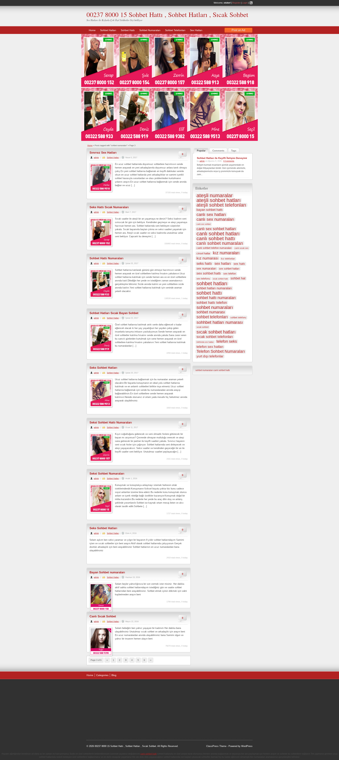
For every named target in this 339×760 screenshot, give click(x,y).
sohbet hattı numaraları (216, 298)
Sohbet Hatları (108, 30)
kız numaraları (226, 253)
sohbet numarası (211, 312)
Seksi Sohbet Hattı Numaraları (111, 422)
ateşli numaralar (215, 195)
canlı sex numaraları (215, 219)
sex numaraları (206, 268)
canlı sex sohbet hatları (216, 229)
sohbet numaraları (215, 307)
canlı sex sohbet (204, 224)
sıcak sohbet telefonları (215, 337)
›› (150, 660)
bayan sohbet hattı (210, 210)
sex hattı (239, 263)
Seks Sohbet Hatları (103, 367)
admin (96, 157)
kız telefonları (228, 258)
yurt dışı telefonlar (210, 356)
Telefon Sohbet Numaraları (221, 351)
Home (92, 30)
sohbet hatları (212, 283)
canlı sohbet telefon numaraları (214, 247)
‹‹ (107, 660)
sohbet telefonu (238, 317)
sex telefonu (203, 278)
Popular (201, 150)
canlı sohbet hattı (216, 238)
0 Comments (228, 161)
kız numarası (207, 258)
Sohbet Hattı (128, 30)
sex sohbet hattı (209, 273)
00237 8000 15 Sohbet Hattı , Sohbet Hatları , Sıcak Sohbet (167, 14)
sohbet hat (238, 278)
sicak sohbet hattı (220, 279)
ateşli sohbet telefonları (221, 205)
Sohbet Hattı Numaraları (106, 258)
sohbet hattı (209, 293)
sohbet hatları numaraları (214, 288)
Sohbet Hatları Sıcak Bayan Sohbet (114, 313)
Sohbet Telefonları (175, 30)
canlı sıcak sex (241, 248)
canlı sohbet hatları (218, 234)
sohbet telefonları (212, 317)
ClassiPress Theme (216, 746)
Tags (233, 150)
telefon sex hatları (210, 347)
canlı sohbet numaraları (220, 243)
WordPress (246, 746)
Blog (113, 675)
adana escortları (114, 686)
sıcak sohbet (203, 327)
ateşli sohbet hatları (219, 200)
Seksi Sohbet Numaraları (107, 473)
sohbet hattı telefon (212, 303)
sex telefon (229, 273)
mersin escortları (104, 721)
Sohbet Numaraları (149, 30)
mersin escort (104, 726)
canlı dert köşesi (104, 712)
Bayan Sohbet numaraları (107, 572)
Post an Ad (238, 30)
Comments (218, 150)
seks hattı (204, 263)
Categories (102, 675)
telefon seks (226, 341)
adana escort (96, 686)
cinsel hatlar (203, 253)
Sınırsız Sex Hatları (103, 152)
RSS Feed (251, 2)
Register (236, 3)
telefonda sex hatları (205, 342)
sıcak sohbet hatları (216, 332)
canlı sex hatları (211, 215)
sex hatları (223, 263)
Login (245, 3)
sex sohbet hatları (229, 268)
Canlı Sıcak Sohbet (103, 616)
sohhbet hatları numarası (220, 322)
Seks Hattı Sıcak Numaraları (109, 207)
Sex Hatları (196, 30)
